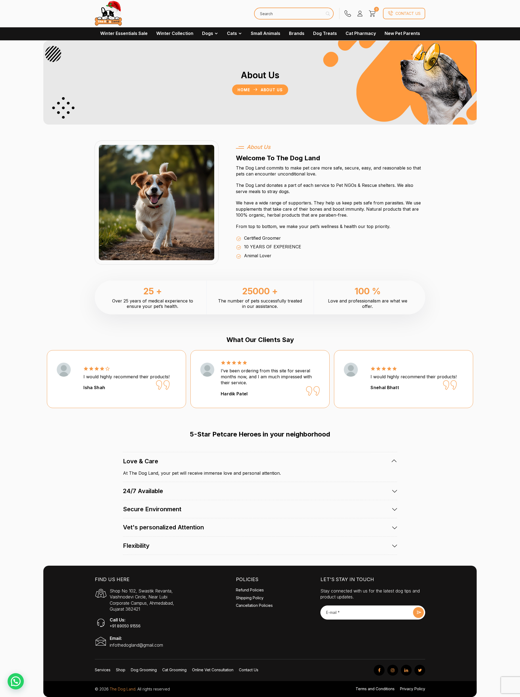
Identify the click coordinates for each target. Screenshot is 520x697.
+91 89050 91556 (125, 626)
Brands (296, 33)
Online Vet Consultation (212, 669)
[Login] (360, 13)
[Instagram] (392, 670)
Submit (418, 612)
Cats (232, 33)
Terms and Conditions (375, 688)
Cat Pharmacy (361, 33)
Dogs (207, 33)
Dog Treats (325, 33)
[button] (16, 681)
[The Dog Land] (108, 16)
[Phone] (347, 13)
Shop (120, 669)
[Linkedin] (406, 670)
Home (244, 89)
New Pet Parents (402, 33)
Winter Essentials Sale (124, 33)
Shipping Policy (250, 597)
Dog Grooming (144, 669)
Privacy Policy (412, 688)
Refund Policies (250, 590)
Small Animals (265, 33)
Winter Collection (174, 33)
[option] (116, 379)
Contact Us (408, 13)
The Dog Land (122, 689)
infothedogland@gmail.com (136, 645)
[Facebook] (379, 670)
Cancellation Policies (254, 605)
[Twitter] (419, 670)
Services (102, 669)
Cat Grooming (174, 669)
